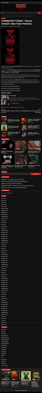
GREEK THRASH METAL (5, 343)
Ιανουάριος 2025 (4, 232)
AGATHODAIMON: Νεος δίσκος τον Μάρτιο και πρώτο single (31, 111)
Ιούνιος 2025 (3, 222)
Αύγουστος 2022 (4, 290)
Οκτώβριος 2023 (4, 262)
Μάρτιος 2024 (3, 252)
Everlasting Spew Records (14, 107)
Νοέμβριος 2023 (4, 260)
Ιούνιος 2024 (3, 246)
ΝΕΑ (2, 357)
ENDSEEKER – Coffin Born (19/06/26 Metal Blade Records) (24, 134)
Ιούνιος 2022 (3, 294)
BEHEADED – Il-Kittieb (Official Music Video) (7, 145)
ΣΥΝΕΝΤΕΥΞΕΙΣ (4, 363)
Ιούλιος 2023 (3, 268)
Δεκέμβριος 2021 (4, 306)
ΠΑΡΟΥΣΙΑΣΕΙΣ (3, 359)
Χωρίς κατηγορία (4, 365)
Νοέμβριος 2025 (4, 212)
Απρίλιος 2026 (4, 204)
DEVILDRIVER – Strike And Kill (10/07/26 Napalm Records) (4, 127)
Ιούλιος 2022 (3, 292)
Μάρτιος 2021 (3, 324)
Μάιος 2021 (3, 320)
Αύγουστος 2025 (4, 218)
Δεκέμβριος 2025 (4, 210)
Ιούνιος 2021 (3, 318)
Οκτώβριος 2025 (4, 214)
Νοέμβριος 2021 (4, 308)
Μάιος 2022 (3, 296)
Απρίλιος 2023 (4, 274)
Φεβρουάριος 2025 (4, 230)
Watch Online (39, 13)
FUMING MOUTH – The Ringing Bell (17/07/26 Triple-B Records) (4, 121)
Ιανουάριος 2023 (4, 280)
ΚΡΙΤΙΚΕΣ (2, 355)
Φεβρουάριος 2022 (4, 302)
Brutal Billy (5, 26)
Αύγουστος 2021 (4, 314)
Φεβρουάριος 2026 (4, 208)
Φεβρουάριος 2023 (4, 278)
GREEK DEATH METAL (5, 339)
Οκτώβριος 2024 (4, 238)
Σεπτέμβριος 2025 (4, 216)
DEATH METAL (3, 18)
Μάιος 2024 (3, 248)
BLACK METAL (3, 329)
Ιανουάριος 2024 (4, 256)
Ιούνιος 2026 (3, 200)
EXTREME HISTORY (4, 335)
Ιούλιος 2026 (3, 198)
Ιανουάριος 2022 (4, 304)
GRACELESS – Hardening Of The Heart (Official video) (21, 159)
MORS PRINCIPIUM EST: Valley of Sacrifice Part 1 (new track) (11, 111)
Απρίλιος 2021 (4, 322)
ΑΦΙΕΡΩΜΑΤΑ (3, 349)
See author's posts (15, 103)
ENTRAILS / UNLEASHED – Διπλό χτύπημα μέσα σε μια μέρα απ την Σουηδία (7, 159)
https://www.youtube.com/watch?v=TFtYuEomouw (10, 90)
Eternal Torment (6, 107)
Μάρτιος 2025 (3, 228)
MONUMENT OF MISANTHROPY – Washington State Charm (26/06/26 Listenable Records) (24, 127)
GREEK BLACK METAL (5, 337)
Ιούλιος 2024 (3, 244)
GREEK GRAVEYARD (4, 341)
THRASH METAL (4, 347)
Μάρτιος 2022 (3, 300)
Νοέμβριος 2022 (4, 284)
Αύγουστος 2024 (4, 242)
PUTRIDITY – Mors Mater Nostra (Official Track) (21, 145)
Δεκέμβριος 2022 (4, 282)
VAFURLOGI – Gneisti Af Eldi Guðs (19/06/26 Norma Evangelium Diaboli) (24, 121)
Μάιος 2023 (3, 272)
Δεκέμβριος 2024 (4, 234)
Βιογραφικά (3, 351)
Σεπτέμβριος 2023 (4, 264)
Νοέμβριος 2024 (4, 236)
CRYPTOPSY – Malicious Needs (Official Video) (34, 159)
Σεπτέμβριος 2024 (4, 240)
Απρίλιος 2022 (4, 298)
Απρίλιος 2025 (4, 226)
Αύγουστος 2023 (4, 266)
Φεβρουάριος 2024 (4, 254)
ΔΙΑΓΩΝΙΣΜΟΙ (3, 353)
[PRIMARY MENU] (2, 13)
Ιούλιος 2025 (3, 220)
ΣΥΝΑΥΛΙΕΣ (3, 361)
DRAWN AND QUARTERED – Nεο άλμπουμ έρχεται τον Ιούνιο (34, 145)
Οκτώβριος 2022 (4, 286)
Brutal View (3, 331)
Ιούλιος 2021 (3, 316)
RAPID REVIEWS (4, 345)
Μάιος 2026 (3, 202)
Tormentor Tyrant (21, 107)
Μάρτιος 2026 (3, 206)
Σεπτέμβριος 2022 (4, 288)
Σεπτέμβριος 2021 (4, 312)
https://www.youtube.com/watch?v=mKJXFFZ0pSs (10, 88)
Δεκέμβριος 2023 (4, 258)
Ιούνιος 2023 (3, 270)
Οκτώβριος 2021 (4, 310)
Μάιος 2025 (3, 224)
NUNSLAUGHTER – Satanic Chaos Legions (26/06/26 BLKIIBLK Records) (4, 134)
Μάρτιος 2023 (3, 276)
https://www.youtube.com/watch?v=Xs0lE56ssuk (10, 86)
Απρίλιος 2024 (4, 250)
